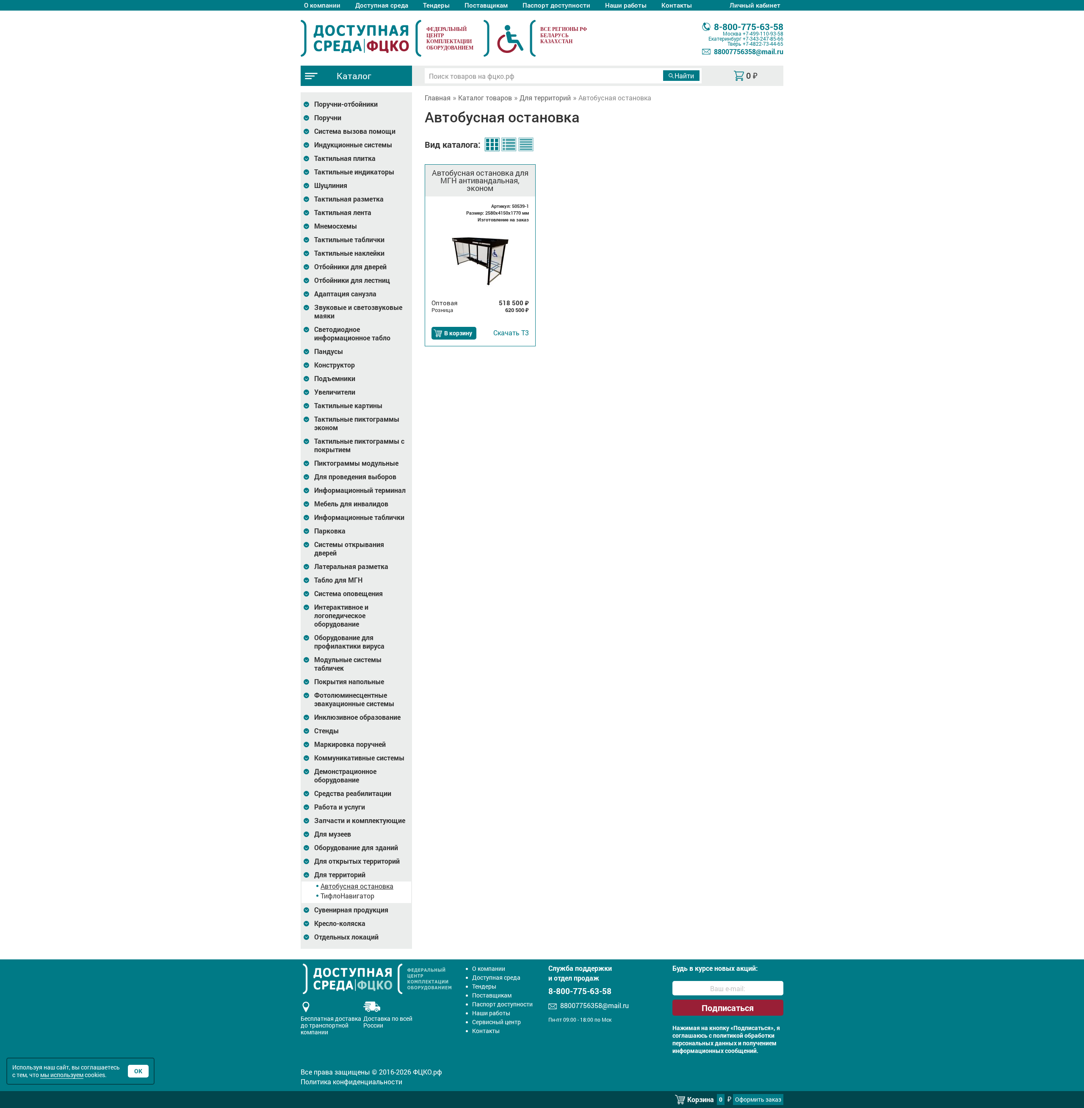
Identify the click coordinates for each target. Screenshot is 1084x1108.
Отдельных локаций (346, 937)
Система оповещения (348, 593)
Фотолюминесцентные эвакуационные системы (354, 699)
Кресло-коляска (339, 923)
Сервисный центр (496, 1022)
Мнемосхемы (335, 226)
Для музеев (332, 834)
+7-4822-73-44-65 (763, 43)
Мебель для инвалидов (351, 504)
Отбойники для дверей (350, 266)
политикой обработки (743, 1035)
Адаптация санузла (345, 294)
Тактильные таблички (349, 239)
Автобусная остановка (357, 885)
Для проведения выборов (355, 476)
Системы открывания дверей (349, 548)
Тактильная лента (342, 212)
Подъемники (334, 378)
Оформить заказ (758, 1099)
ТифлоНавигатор (347, 895)
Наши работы (626, 5)
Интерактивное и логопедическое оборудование (341, 615)
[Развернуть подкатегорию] (306, 104)
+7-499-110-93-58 (763, 33)
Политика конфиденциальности (351, 1081)
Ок (138, 1071)
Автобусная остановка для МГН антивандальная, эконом (480, 180)
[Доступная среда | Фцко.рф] (361, 38)
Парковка (330, 531)
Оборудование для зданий (356, 847)
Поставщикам (486, 5)
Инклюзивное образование (357, 717)
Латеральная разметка (351, 566)
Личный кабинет (755, 5)
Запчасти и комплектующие (359, 820)
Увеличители (334, 392)
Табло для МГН (338, 580)
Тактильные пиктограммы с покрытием (359, 445)
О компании (322, 5)
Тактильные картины (348, 405)
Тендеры (436, 5)
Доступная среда (381, 5)
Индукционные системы (353, 145)
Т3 (511, 332)
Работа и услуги (339, 807)
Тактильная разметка (349, 199)
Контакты (676, 5)
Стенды (326, 731)
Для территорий (339, 874)
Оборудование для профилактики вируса (349, 641)
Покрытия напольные (349, 681)
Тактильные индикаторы (354, 172)
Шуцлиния (330, 185)
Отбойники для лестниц (352, 280)
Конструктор (334, 365)
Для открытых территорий (357, 861)
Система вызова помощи (354, 131)
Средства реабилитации (352, 793)
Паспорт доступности (556, 5)
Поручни (327, 117)
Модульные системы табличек (348, 663)
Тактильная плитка (345, 158)
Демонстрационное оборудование (345, 775)
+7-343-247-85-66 (763, 38)
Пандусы (328, 351)
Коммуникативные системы (359, 758)
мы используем (61, 1075)
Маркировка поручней (350, 744)
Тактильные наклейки (349, 253)
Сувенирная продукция (351, 910)
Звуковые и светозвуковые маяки (358, 311)
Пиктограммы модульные (356, 463)
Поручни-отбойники (346, 104)
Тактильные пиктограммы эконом (356, 423)
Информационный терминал (360, 490)
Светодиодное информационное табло (352, 333)
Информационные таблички (359, 517)
